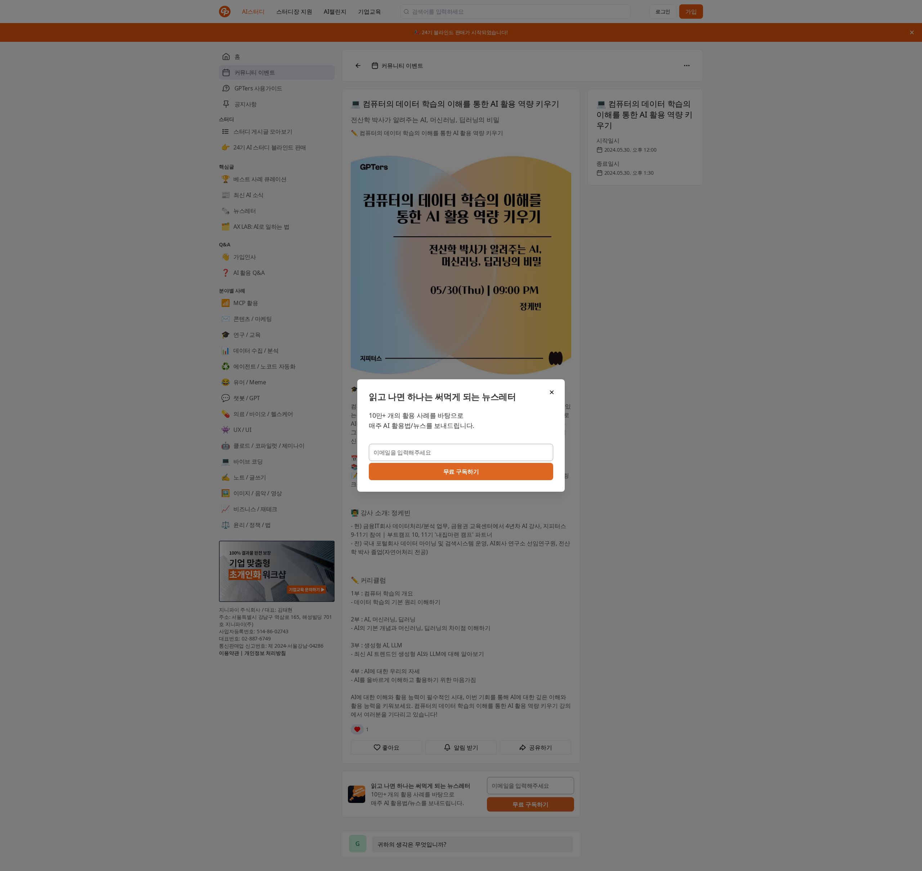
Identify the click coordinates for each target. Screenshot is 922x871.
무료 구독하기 (461, 471)
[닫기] (552, 392)
